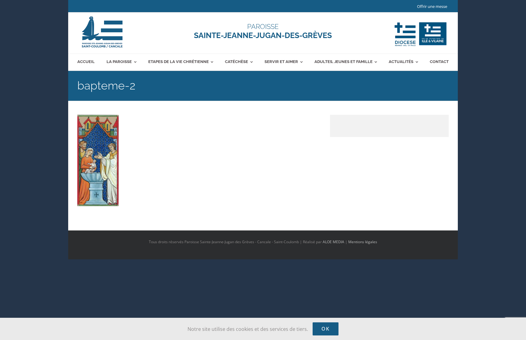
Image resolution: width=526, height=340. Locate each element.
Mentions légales (362, 241)
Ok (325, 328)
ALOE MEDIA (333, 241)
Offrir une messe (432, 6)
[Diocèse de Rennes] (420, 22)
